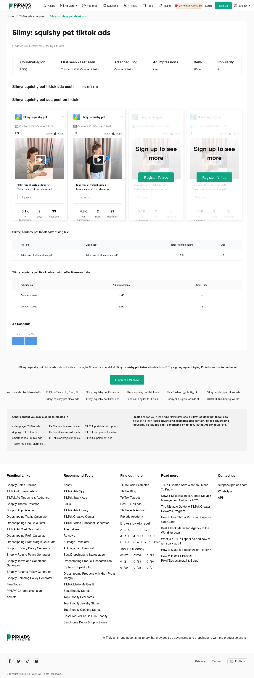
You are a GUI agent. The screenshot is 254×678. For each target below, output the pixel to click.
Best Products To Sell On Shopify (85, 616)
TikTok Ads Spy (74, 491)
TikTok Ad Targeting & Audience (28, 497)
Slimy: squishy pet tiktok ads (102, 392)
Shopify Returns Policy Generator (29, 571)
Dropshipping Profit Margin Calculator (31, 542)
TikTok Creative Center (79, 516)
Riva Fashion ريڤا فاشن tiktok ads (186, 392)
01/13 (137, 561)
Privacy (200, 661)
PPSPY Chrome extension (24, 590)
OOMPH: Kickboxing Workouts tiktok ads (227, 399)
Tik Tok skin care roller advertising (67, 432)
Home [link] (11, 16)
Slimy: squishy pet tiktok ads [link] (68, 16)
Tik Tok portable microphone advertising (103, 426)
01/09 (124, 567)
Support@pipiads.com (232, 485)
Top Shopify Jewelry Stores (82, 603)
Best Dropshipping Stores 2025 (84, 554)
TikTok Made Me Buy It (79, 584)
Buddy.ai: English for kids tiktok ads (146, 399)
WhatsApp (225, 491)
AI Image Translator (76, 542)
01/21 (124, 561)
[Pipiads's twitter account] (19, 661)
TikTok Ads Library (76, 510)
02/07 (124, 555)
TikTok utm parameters (22, 491)
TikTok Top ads (130, 497)
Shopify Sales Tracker (21, 485)
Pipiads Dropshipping (78, 567)
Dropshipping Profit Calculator (26, 535)
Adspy (68, 485)
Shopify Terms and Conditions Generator (26, 563)
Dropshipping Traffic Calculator (27, 516)
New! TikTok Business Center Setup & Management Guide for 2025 (186, 497)
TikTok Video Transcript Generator (86, 523)
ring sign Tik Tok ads (24, 432)
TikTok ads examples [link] (32, 16)
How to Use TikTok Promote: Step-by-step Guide (186, 519)
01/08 (137, 567)
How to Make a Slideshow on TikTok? (186, 549)
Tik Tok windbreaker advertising (67, 426)
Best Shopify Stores (77, 590)
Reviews (69, 535)
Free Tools (14, 584)
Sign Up (223, 5)
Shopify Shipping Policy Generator (29, 578)
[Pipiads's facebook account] (10, 661)
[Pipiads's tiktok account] (27, 661)
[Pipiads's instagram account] (36, 661)
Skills (67, 504)
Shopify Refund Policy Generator (28, 554)
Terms (216, 661)
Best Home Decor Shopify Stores (85, 622)
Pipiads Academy (132, 516)
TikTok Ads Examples (134, 485)
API (220, 497)
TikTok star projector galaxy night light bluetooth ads (67, 438)
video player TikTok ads (26, 426)
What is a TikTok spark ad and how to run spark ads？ (185, 541)
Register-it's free (156, 177)
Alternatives (71, 529)
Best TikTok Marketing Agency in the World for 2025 (185, 530)
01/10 (150, 561)
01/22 (150, 555)
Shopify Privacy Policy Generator (28, 548)
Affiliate (12, 597)
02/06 (137, 555)
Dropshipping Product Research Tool (88, 561)
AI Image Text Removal (79, 548)
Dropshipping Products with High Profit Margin (89, 575)
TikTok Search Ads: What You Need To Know (184, 487)
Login (208, 5)
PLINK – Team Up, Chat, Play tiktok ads (66, 392)
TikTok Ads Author (132, 510)
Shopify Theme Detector (23, 504)
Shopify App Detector (21, 510)
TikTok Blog (128, 491)
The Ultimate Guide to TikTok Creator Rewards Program (185, 508)
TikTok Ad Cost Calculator (24, 529)
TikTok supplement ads (98, 438)
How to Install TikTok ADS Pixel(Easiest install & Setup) (180, 558)
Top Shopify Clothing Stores (82, 609)
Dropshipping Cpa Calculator (26, 523)
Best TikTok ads (131, 504)
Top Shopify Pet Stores (79, 597)
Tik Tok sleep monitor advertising (103, 432)
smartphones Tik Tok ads (27, 438)
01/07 (150, 567)
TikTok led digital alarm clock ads (30, 443)
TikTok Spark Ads (75, 497)
